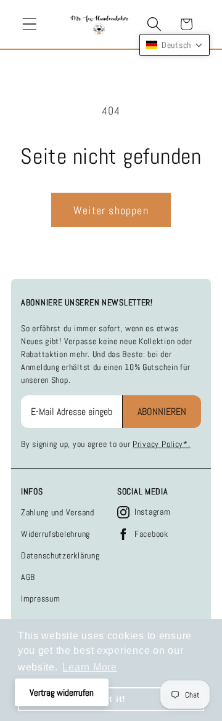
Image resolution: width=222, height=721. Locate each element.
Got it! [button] (111, 699)
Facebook (151, 533)
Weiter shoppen (111, 210)
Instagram (152, 511)
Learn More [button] (89, 667)
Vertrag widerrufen (62, 692)
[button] (30, 24)
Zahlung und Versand (57, 512)
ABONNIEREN (162, 411)
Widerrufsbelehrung (55, 533)
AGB (28, 576)
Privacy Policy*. (162, 443)
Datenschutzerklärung (60, 555)
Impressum (40, 598)
